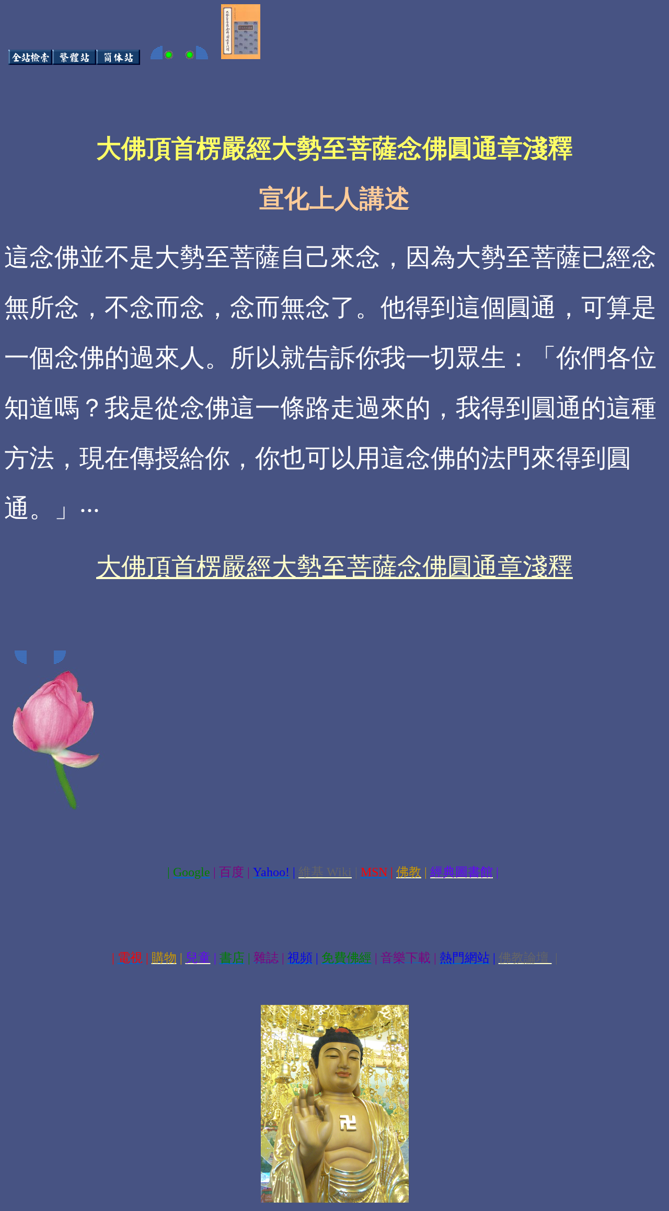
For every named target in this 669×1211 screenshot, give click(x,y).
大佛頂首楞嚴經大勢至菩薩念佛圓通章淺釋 (334, 567)
